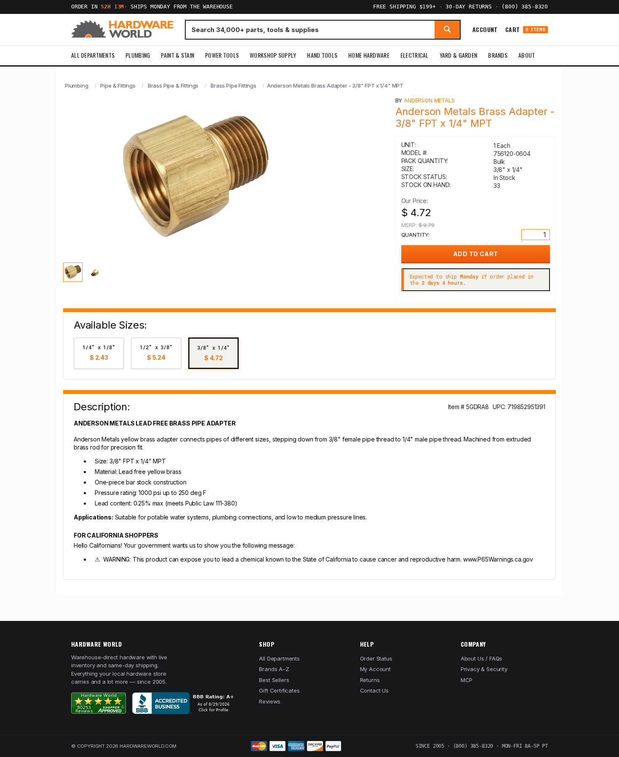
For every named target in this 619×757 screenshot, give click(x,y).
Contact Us (374, 690)
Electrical (414, 55)
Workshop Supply (273, 55)
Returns (370, 680)
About (526, 55)
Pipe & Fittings (117, 85)
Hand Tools (322, 55)
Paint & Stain (177, 55)
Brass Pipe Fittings (233, 85)
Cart (525, 29)
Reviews (269, 701)
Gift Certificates (279, 690)
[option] (99, 353)
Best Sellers (274, 680)
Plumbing (137, 55)
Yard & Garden (459, 55)
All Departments (93, 55)
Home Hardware (369, 55)
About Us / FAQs (481, 658)
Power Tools (222, 55)
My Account (375, 669)
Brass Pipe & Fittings (173, 85)
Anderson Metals (429, 100)
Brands (497, 55)
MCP (467, 680)
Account (485, 29)
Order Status (376, 658)
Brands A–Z (274, 669)
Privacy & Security (484, 669)
